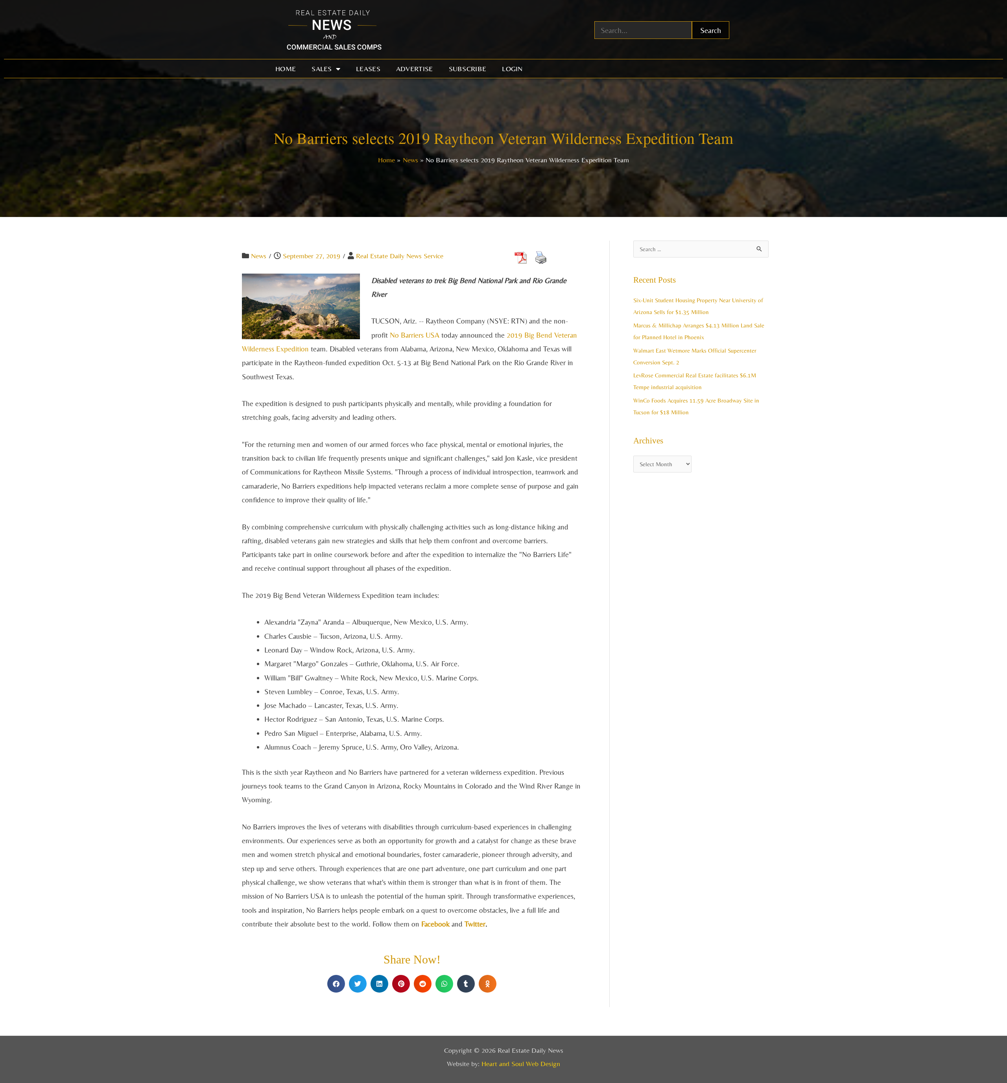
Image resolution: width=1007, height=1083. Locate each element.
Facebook (435, 923)
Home (285, 68)
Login (512, 68)
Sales (322, 68)
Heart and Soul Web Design (520, 1063)
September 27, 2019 (311, 256)
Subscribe (468, 68)
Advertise (414, 68)
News (258, 256)
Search (710, 30)
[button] (336, 984)
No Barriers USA (414, 335)
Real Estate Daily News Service (399, 256)
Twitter (475, 923)
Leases (368, 68)
